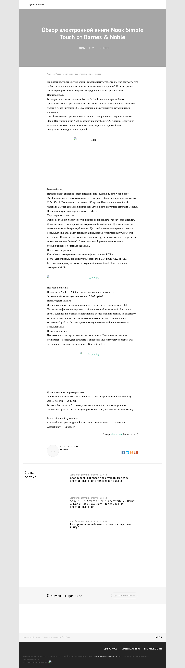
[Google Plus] (136, 452)
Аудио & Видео (37, 4)
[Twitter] (127, 452)
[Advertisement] (92, 560)
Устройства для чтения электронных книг (83, 74)
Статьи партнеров (131, 649)
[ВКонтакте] (123, 452)
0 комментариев (62, 595)
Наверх (158, 637)
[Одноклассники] (131, 452)
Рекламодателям (153, 649)
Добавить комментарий (124, 595)
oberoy (64, 449)
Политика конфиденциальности (106, 656)
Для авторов (110, 649)
